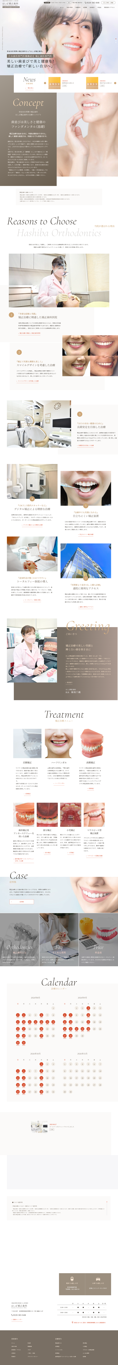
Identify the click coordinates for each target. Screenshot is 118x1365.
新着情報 (30, 1346)
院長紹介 (92, 7)
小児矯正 (85, 1346)
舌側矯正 (57, 1346)
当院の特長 (70, 7)
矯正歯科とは (58, 1343)
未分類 (64, 85)
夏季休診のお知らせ (68, 83)
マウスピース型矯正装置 (88, 1349)
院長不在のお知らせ (106, 83)
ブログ (29, 1349)
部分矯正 (85, 1343)
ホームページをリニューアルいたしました (62, 1127)
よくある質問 (86, 1353)
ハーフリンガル (58, 1349)
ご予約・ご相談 (31, 1353)
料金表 (99, 7)
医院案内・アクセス (109, 7)
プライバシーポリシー (33, 1356)
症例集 (85, 7)
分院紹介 (13, 1353)
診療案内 (77, 7)
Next (115, 83)
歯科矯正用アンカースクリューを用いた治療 (65, 1356)
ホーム (62, 7)
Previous (45, 83)
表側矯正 (57, 1353)
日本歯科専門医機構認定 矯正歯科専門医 (30, 56)
